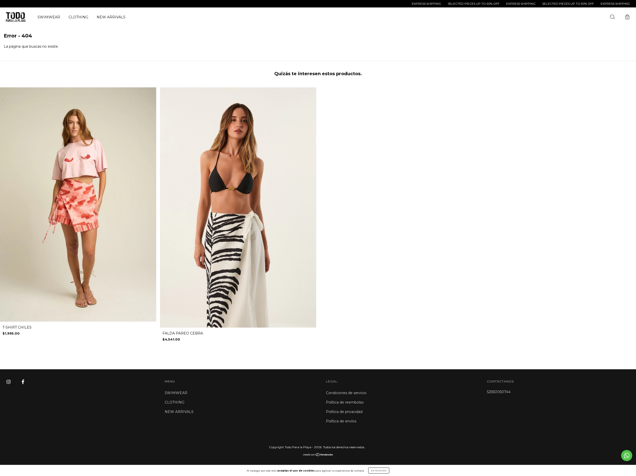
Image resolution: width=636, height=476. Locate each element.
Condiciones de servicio (346, 393)
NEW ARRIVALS (111, 17)
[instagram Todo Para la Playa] (9, 381)
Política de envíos (341, 421)
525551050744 (499, 392)
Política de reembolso (345, 402)
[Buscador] (612, 17)
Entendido (379, 470)
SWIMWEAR (49, 17)
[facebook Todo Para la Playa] (23, 381)
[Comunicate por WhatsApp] (626, 455)
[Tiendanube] (318, 455)
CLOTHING (78, 17)
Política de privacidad (344, 411)
